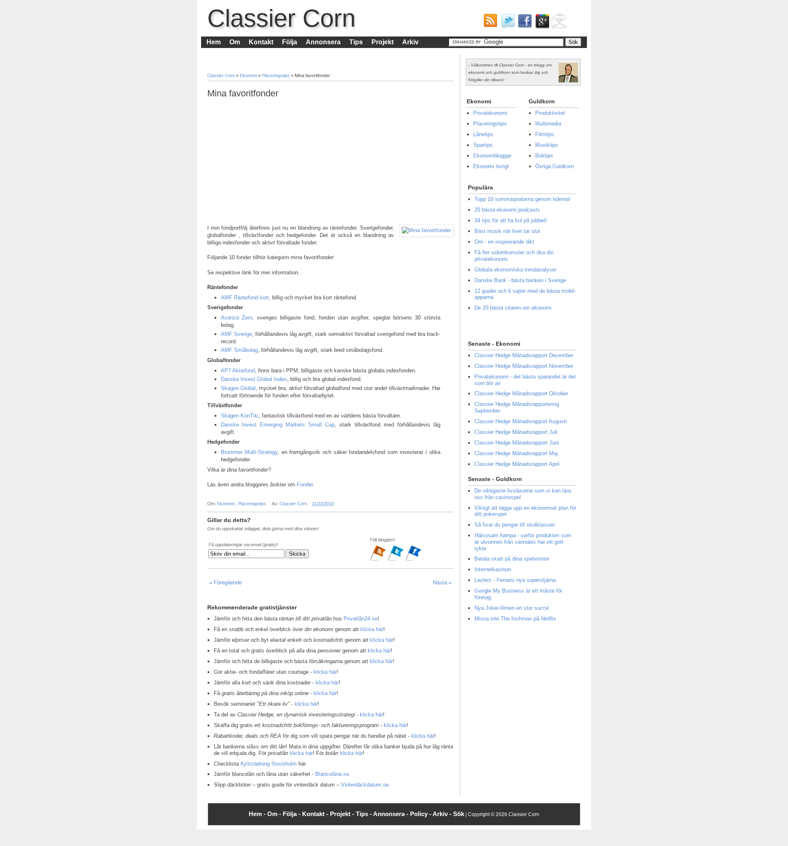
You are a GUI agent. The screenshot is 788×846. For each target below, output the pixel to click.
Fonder (305, 484)
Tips (356, 42)
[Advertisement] (330, 161)
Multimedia (548, 124)
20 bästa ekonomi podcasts (507, 210)
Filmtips (544, 134)
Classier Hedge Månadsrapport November (523, 366)
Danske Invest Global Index (254, 379)
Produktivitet (550, 113)
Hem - (258, 813)
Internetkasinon (492, 569)
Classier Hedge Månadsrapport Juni (516, 443)
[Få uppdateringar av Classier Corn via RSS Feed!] (488, 23)
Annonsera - (391, 813)
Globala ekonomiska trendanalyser (515, 270)
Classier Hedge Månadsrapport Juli (515, 432)
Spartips (483, 145)
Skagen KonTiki (240, 416)
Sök (458, 813)
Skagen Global (238, 388)
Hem (213, 42)
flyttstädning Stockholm (269, 764)
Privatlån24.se (361, 619)
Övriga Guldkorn (554, 166)
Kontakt (261, 42)
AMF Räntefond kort (245, 297)
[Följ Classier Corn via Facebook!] (523, 23)
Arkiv (410, 42)
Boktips (544, 156)
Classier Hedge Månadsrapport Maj (516, 453)
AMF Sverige (236, 334)
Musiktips (546, 145)
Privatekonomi (490, 113)
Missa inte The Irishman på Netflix (515, 619)
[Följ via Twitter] (396, 559)
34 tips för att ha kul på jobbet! (510, 220)
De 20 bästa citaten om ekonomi (513, 308)
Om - (275, 813)
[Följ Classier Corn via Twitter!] (506, 23)
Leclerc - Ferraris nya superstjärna (515, 580)
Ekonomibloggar (492, 156)
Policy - (421, 813)
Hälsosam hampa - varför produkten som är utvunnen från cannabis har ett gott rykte (522, 541)
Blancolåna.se (332, 774)
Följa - (292, 813)
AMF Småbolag (239, 350)
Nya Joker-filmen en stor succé (511, 608)
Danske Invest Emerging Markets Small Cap (278, 425)
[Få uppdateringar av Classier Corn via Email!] (557, 23)
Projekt (382, 42)
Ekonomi (249, 75)
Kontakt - (316, 813)
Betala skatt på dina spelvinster (512, 559)
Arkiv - (443, 813)
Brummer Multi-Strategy (249, 452)
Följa (289, 42)
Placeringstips (276, 75)
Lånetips (483, 134)
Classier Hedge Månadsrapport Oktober (521, 393)
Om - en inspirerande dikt (504, 242)
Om (234, 42)
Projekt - (343, 813)
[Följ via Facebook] (413, 559)
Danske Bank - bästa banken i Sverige (520, 280)
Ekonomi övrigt (491, 166)
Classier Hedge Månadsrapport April (516, 464)
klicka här (371, 629)
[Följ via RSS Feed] (378, 559)
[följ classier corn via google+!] (540, 23)
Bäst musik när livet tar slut (507, 231)
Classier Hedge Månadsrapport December (523, 355)
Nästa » (442, 582)
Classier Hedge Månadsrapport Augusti (520, 421)
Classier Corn (281, 18)
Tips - (364, 813)
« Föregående (225, 582)
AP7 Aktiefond (238, 370)
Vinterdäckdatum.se (365, 785)
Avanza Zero (236, 318)
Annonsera (323, 42)
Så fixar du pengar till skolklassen (514, 525)
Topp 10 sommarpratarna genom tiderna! (522, 199)
